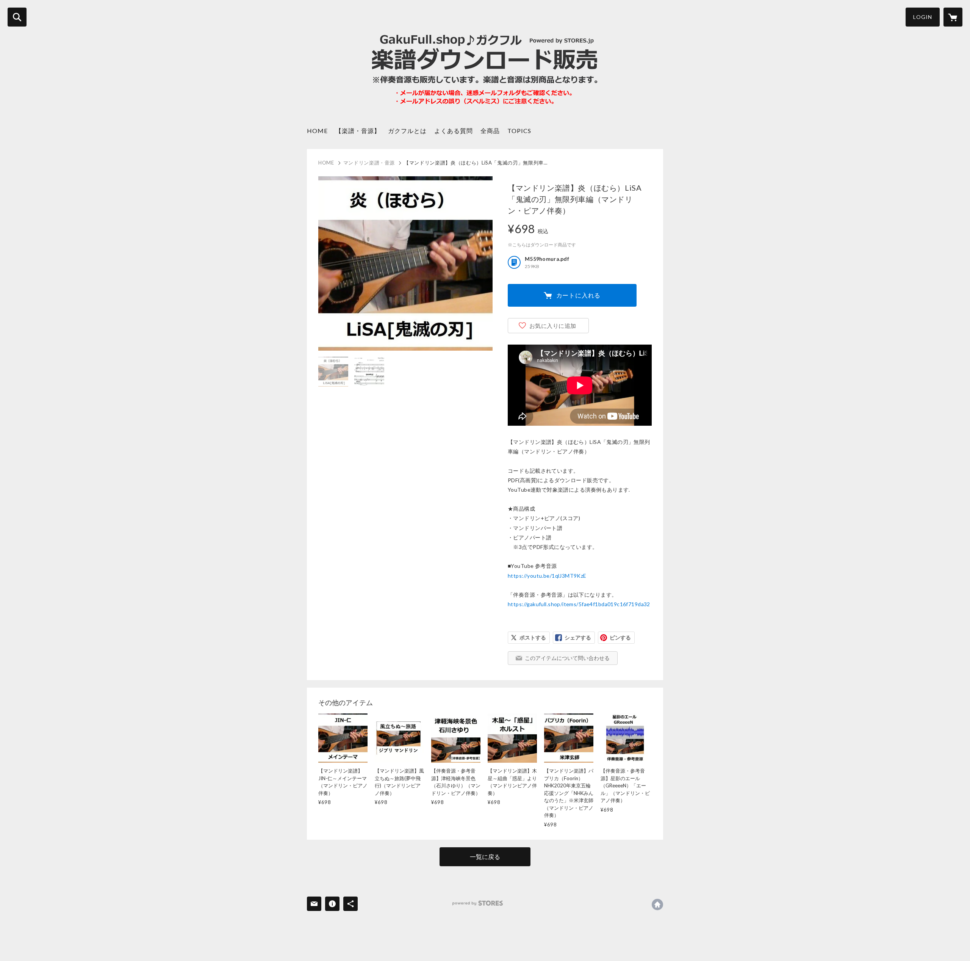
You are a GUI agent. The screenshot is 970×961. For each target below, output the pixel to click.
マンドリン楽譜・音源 (369, 163)
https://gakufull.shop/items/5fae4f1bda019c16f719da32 (579, 604)
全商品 (490, 130)
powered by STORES (478, 903)
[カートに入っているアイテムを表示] (952, 17)
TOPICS (519, 130)
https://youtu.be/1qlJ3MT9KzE (547, 575)
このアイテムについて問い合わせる (567, 658)
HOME (317, 130)
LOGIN (922, 17)
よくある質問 (453, 130)
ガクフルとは (407, 130)
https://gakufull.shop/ (657, 904)
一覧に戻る (485, 856)
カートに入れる (578, 295)
